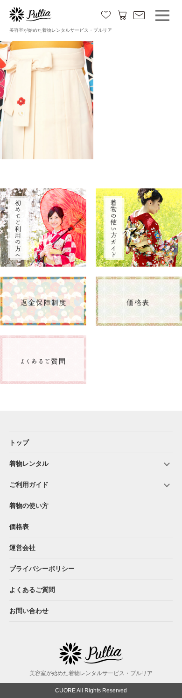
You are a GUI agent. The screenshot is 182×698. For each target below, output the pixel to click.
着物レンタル (29, 463)
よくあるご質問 (32, 589)
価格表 (19, 526)
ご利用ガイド (29, 484)
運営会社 (22, 547)
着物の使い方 (29, 505)
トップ (19, 442)
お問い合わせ (29, 610)
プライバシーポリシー (42, 568)
